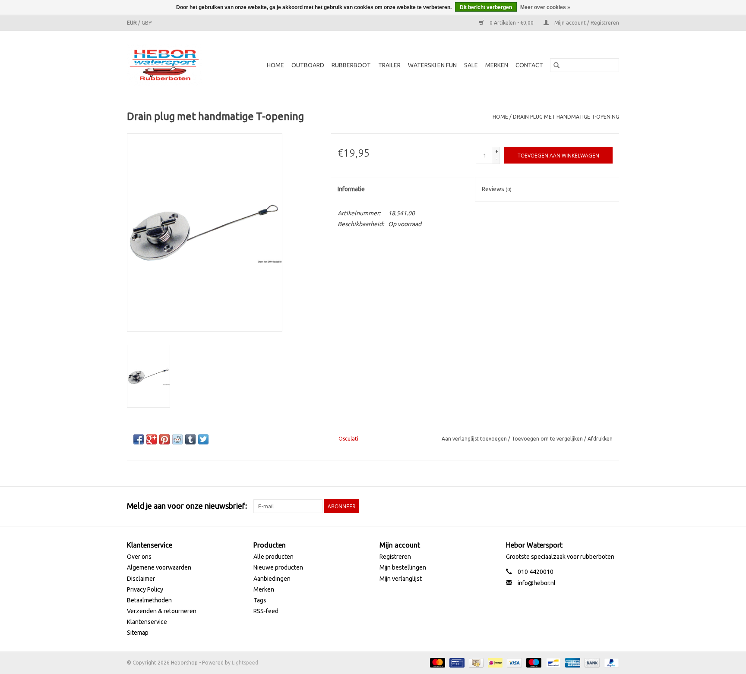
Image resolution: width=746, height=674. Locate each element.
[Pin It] (164, 439)
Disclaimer (141, 578)
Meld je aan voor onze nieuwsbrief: (187, 505)
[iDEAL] (494, 662)
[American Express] (572, 662)
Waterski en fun (432, 65)
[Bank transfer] (591, 662)
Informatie (351, 189)
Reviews (497, 189)
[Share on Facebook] (138, 439)
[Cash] (475, 662)
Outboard (307, 65)
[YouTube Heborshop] (597, 506)
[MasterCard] (436, 662)
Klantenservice (147, 621)
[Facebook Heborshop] (567, 506)
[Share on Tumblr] (190, 439)
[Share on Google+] (151, 439)
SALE (471, 65)
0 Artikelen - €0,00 (511, 22)
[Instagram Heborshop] (612, 506)
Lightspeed (245, 662)
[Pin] (455, 662)
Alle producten (273, 556)
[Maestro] (533, 662)
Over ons (139, 556)
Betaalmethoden (149, 600)
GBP (147, 22)
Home (275, 65)
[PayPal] (610, 662)
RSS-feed (265, 611)
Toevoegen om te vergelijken (548, 438)
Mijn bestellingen (402, 567)
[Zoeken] (556, 65)
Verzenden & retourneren (161, 611)
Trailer (389, 65)
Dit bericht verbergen (486, 7)
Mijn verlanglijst (400, 578)
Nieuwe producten (278, 567)
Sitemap (138, 632)
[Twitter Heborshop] (582, 506)
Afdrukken (600, 438)
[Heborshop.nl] (169, 65)
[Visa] (513, 662)
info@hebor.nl (537, 583)
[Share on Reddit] (177, 439)
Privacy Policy (145, 589)
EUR (132, 22)
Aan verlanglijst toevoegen (475, 438)
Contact (529, 65)
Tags (259, 600)
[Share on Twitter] (203, 439)
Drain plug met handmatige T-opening (566, 117)
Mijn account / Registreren (586, 22)
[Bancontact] (552, 662)
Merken (496, 65)
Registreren (395, 556)
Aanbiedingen (272, 578)
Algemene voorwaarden (159, 567)
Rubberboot (351, 65)
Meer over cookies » (545, 7)
